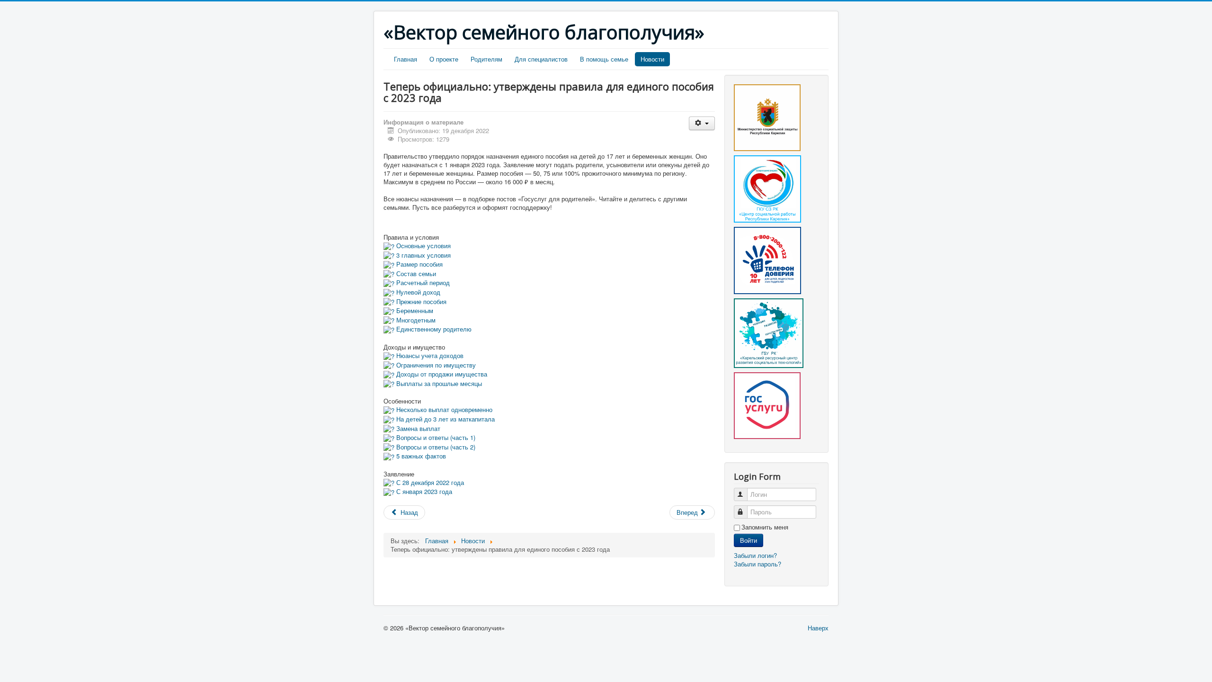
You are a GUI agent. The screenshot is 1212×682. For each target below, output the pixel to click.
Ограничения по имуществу (435, 364)
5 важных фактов (420, 455)
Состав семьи (415, 273)
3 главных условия (422, 255)
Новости (652, 58)
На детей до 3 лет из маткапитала (444, 418)
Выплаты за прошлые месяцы (438, 383)
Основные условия (422, 245)
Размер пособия (418, 264)
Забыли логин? (755, 555)
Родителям (486, 58)
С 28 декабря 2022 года (429, 482)
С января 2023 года (423, 491)
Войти (748, 540)
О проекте (443, 58)
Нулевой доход (417, 291)
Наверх (818, 627)
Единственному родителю (433, 328)
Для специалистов (541, 58)
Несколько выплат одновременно (443, 409)
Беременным (413, 310)
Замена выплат (417, 428)
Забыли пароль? (757, 563)
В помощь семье (604, 58)
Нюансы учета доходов (428, 355)
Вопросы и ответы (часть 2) (434, 446)
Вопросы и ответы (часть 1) (434, 437)
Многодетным (415, 319)
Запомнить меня (764, 527)
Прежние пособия (420, 301)
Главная (405, 58)
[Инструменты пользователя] (702, 123)
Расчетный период (422, 282)
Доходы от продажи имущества (440, 373)
